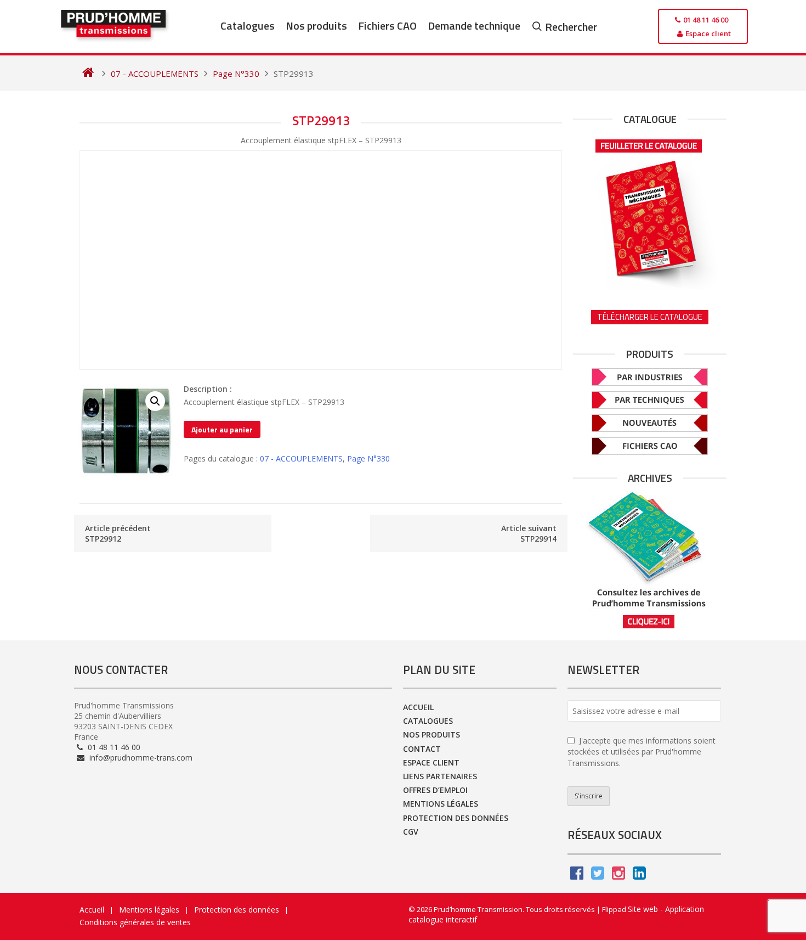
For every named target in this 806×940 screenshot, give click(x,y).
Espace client (431, 762)
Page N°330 (368, 458)
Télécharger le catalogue (649, 317)
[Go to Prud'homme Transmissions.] (88, 73)
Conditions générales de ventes (135, 922)
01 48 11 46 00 (113, 747)
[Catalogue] (649, 210)
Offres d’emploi (435, 790)
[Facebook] (576, 875)
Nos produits (316, 25)
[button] (155, 401)
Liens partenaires (440, 776)
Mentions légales (440, 803)
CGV (410, 831)
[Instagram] (618, 875)
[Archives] (649, 560)
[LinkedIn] (639, 875)
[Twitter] (597, 875)
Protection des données (455, 818)
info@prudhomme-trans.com (139, 757)
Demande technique (474, 25)
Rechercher (571, 26)
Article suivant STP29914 (529, 533)
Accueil (418, 707)
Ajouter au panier (222, 429)
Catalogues (247, 25)
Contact (422, 749)
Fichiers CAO (387, 25)
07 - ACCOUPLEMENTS (301, 458)
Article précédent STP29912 (118, 533)
